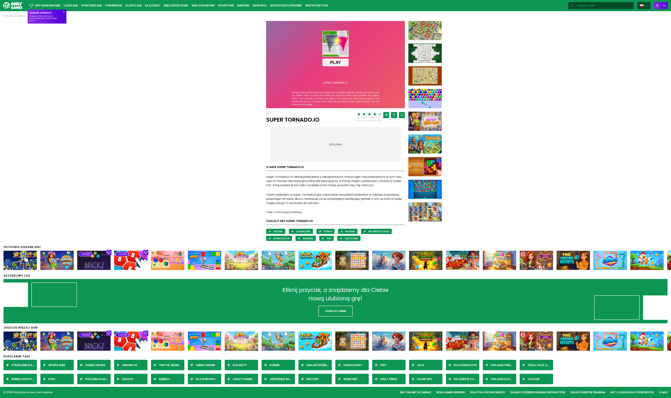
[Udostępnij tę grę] (386, 115)
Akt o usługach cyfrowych (632, 392)
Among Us (129, 365)
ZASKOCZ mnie (335, 311)
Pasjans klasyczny (98, 379)
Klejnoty (240, 365)
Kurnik (275, 365)
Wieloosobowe (203, 5)
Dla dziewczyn (465, 365)
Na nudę (350, 231)
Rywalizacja (281, 238)
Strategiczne (91, 5)
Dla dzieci (152, 5)
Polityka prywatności (487, 392)
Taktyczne (351, 238)
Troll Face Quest (540, 365)
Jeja (420, 365)
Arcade (278, 231)
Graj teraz (388, 379)
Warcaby (350, 379)
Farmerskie (113, 5)
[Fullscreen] (402, 115)
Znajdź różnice (318, 365)
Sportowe (226, 5)
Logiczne (71, 5)
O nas (663, 392)
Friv (383, 365)
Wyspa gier (56, 365)
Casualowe (303, 231)
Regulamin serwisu (450, 392)
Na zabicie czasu (378, 231)
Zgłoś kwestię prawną (587, 392)
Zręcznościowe (176, 5)
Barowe (243, 5)
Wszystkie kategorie (286, 5)
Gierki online (205, 365)
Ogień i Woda (95, 365)
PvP (328, 238)
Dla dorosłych (207, 379)
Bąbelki (164, 379)
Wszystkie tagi (316, 5)
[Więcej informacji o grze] (437, 36)
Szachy (128, 379)
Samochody (352, 365)
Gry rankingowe (47, 5)
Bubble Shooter (23, 379)
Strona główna (14, 15)
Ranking (307, 238)
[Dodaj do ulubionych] (394, 115)
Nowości (260, 5)
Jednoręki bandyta (282, 379)
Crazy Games (243, 379)
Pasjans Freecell (503, 365)
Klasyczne (133, 5)
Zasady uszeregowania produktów (537, 392)
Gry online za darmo (415, 392)
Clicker (533, 379)
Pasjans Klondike (503, 379)
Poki (51, 379)
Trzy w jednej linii (171, 365)
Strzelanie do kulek (24, 365)
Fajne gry (424, 379)
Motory (312, 379)
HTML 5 (327, 231)
